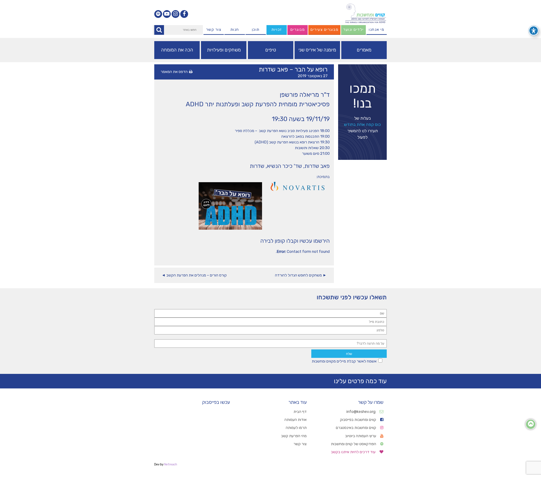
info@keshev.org (361, 411)
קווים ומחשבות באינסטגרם (356, 427)
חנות (234, 29)
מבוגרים (297, 29)
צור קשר (213, 29)
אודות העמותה (295, 419)
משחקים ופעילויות (224, 50)
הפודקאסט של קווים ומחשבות (354, 444)
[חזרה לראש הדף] (531, 425)
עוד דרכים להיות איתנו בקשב (353, 452)
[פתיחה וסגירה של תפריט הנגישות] (534, 31)
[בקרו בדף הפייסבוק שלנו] (184, 14)
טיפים (270, 50)
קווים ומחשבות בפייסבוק (358, 419)
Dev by (165, 464)
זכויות (276, 29)
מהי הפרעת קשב (294, 436)
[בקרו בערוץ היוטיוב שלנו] (167, 14)
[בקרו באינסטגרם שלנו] (175, 14)
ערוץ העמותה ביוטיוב (361, 436)
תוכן (256, 29)
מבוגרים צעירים (324, 29)
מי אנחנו (376, 29)
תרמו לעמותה (296, 427)
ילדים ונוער (353, 29)
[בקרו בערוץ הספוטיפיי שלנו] (158, 14)
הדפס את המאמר (174, 71)
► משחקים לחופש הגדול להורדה (301, 275)
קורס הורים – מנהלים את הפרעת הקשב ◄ (194, 275)
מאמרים (364, 50)
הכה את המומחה (177, 50)
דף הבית (300, 411)
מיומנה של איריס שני (317, 50)
